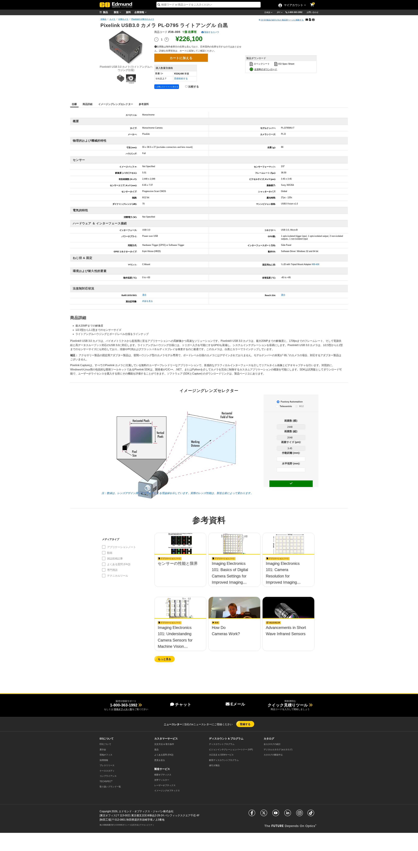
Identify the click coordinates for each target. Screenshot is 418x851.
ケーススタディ (107, 771)
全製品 (103, 19)
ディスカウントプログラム (221, 744)
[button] (296, 12)
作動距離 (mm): (291, 453)
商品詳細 (88, 104)
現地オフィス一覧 (123, 709)
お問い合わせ (312, 12)
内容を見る (147, 301)
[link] (314, 2)
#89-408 (315, 264)
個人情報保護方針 (107, 825)
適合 (144, 295)
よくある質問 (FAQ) (118, 564)
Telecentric (286, 406)
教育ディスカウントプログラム (224, 760)
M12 (301, 406)
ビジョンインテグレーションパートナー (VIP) (231, 749)
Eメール (238, 704)
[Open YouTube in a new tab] (275, 814)
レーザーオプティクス (165, 785)
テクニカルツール (117, 575)
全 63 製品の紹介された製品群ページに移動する (282, 20)
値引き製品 (214, 765)
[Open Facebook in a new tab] (251, 814)
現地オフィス (106, 755)
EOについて (105, 744)
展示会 (103, 749)
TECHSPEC (106, 781)
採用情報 (104, 760)
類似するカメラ (211, 32)
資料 (128, 12)
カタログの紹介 (272, 744)
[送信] (291, 483)
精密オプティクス (162, 774)
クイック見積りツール (288, 705)
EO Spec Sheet (286, 63)
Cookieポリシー (122, 825)
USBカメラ (123, 19)
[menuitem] (108, 12)
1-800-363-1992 (295, 12)
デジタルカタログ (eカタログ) (278, 749)
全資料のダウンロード (265, 69)
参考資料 (144, 104)
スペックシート (261, 63)
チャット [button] (183, 704)
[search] (208, 5)
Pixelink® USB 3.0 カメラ (142, 19)
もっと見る (164, 659)
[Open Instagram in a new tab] (299, 814)
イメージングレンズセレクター (115, 104)
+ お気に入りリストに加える (166, 86)
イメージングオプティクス (167, 790)
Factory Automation (292, 401)
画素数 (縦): (291, 431)
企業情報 (139, 12)
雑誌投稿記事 (115, 558)
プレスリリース (107, 765)
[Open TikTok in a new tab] (310, 814)
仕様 (74, 104)
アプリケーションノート (121, 547)
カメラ (112, 19)
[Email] (307, 19)
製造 (116, 12)
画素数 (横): (291, 420)
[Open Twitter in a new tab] (263, 814)
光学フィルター (161, 780)
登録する (245, 724)
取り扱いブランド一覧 (110, 786)
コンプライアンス (108, 776)
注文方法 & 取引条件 (164, 744)
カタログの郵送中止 (273, 755)
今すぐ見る (180, 564)
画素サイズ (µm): (291, 442)
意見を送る (159, 760)
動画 (109, 552)
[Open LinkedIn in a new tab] (287, 814)
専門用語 (112, 570)
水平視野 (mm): (291, 463)
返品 (156, 749)
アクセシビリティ (147, 825)
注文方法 (134, 825)
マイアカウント (293, 5)
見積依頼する (181, 78)
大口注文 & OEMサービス (221, 755)
